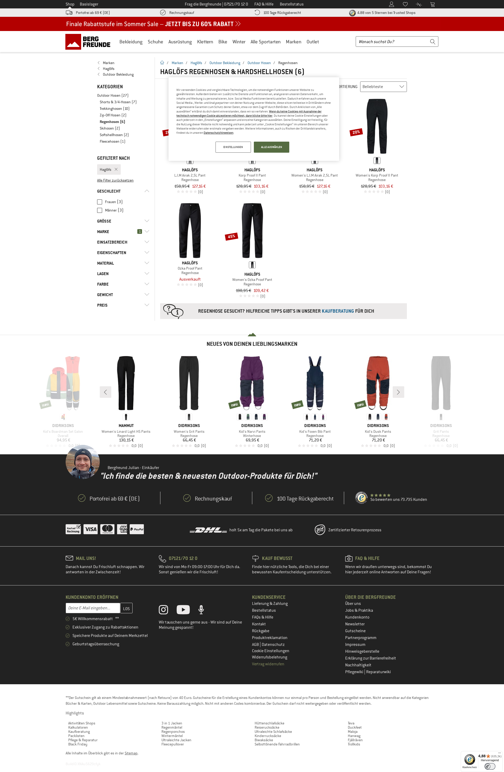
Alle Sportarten (266, 42)
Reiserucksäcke (267, 727)
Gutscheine (355, 631)
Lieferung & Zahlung (270, 603)
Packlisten (76, 735)
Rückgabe (260, 631)
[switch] (490, 766)
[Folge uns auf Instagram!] (167, 611)
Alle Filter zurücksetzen (115, 180)
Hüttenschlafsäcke (269, 723)
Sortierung (347, 86)
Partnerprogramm (360, 637)
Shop (70, 4)
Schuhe (155, 42)
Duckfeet (355, 727)
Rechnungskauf (181, 12)
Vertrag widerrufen (268, 664)
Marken (293, 42)
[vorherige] (105, 392)
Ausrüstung (180, 42)
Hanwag (354, 735)
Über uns (353, 603)
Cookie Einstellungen (270, 650)
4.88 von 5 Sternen (386, 12)
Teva (351, 723)
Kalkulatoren (78, 727)
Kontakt (259, 624)
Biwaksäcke (264, 740)
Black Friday (77, 744)
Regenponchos (173, 731)
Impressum (355, 644)
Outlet (313, 42)
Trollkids (354, 744)
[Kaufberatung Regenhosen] (283, 311)
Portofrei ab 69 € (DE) (93, 12)
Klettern (205, 42)
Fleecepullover (172, 744)
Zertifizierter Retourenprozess (354, 530)
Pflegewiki (354, 672)
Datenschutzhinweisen (218, 133)
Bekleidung (131, 42)
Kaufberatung (79, 731)
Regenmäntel (171, 727)
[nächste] (398, 392)
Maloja (353, 731)
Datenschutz (273, 644)
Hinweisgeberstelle (362, 651)
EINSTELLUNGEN (233, 147)
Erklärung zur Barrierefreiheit (370, 658)
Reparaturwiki (378, 672)
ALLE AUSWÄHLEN (271, 147)
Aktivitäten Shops (81, 723)
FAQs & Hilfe (262, 617)
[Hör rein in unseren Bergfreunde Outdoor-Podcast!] (205, 611)
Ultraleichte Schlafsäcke (273, 731)
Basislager (89, 4)
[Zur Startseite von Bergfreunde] (89, 41)
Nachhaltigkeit (358, 665)
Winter (239, 42)
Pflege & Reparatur (83, 740)
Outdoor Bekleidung (224, 62)
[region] (254, 119)
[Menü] (499, 754)
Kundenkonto (357, 617)
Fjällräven (355, 740)
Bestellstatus (264, 610)
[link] (123, 63)
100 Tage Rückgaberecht (282, 12)
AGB (256, 644)
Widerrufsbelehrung (269, 657)
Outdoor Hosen (259, 62)
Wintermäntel (172, 735)
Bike (222, 42)
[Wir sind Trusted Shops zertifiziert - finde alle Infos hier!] (361, 498)
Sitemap (131, 753)
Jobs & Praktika (359, 610)
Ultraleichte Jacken (176, 740)
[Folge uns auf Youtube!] (187, 611)
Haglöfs (196, 62)
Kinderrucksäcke (268, 735)
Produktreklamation (269, 637)
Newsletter (355, 624)
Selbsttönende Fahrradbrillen (277, 744)
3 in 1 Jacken (171, 723)
